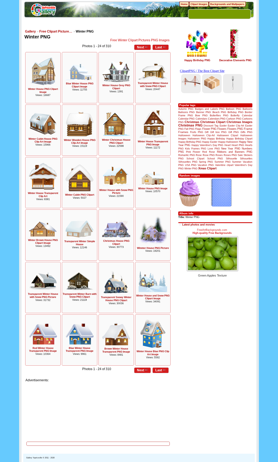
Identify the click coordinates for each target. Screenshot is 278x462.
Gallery (30, 31)
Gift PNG (233, 132)
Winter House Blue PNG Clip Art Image (153, 353)
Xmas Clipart (207, 168)
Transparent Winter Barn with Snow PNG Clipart (79, 296)
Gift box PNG (218, 132)
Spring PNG (206, 161)
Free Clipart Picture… (55, 31)
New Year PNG (230, 148)
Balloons (247, 109)
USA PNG (190, 165)
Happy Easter (209, 142)
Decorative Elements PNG (235, 60)
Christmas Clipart (212, 122)
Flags (198, 128)
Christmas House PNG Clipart (116, 242)
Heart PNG (238, 145)
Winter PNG (190, 168)
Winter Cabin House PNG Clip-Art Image (42, 140)
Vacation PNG (206, 165)
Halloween (184, 135)
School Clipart (195, 158)
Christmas (192, 122)
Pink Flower (193, 151)
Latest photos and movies (198, 224)
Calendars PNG (216, 118)
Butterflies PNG (219, 115)
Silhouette (231, 158)
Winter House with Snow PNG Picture (116, 192)
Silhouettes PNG (187, 161)
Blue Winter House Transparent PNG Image (79, 350)
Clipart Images (198, 4)
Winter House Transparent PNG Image (153, 143)
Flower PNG (209, 128)
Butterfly (235, 115)
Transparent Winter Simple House (79, 243)
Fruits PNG (196, 132)
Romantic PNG (186, 155)
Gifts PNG (246, 132)
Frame (248, 128)
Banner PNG (203, 112)
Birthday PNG (235, 112)
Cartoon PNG (233, 118)
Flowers (222, 128)
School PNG (215, 158)
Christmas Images (239, 122)
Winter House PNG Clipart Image (43, 91)
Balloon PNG (233, 109)
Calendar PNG (186, 118)
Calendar (247, 115)
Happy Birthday (216, 138)
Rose (199, 155)
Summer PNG (223, 161)
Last (158, 47)
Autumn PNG (185, 109)
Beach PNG (219, 112)
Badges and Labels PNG (209, 109)
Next (140, 47)
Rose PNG (209, 155)
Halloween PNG (197, 138)
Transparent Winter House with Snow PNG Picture (43, 296)
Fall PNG (189, 128)
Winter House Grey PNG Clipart (116, 87)
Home (184, 4)
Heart (227, 145)
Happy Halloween (228, 142)
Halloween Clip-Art (204, 135)
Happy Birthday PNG (197, 60)
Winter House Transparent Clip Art (43, 195)
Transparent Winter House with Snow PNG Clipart (153, 85)
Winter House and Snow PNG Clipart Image (153, 297)
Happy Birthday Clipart (239, 138)
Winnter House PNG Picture (153, 248)
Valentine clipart (224, 165)
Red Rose (208, 151)
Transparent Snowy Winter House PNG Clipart (116, 299)
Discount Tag (211, 125)
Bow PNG (201, 115)
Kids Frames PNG (195, 148)
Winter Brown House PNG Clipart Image (43, 242)
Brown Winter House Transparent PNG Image (116, 350)
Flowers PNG (235, 128)
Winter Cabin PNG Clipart (79, 194)
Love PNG (214, 148)
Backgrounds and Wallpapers (227, 4)
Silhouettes (246, 158)
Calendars (201, 118)
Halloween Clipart (227, 135)
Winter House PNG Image (152, 188)
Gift (206, 132)
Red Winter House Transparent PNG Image (43, 350)
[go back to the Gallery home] (43, 10)
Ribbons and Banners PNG (234, 151)
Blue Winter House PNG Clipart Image (79, 85)
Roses (219, 155)
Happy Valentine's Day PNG (207, 145)
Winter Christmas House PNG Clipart (116, 141)
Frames (183, 132)
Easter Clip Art (236, 125)
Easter (223, 125)
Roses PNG (230, 155)
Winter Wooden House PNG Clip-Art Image (79, 142)
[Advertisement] (98, 410)
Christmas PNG (190, 125)
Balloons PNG (186, 112)
